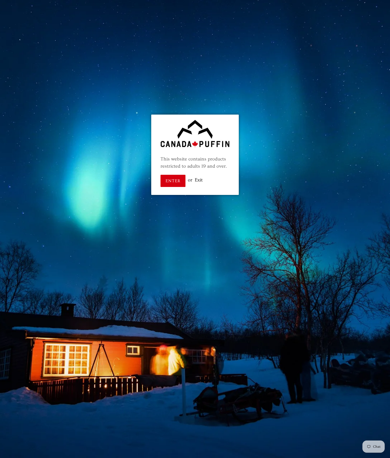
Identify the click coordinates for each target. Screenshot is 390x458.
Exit (199, 180)
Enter (173, 180)
